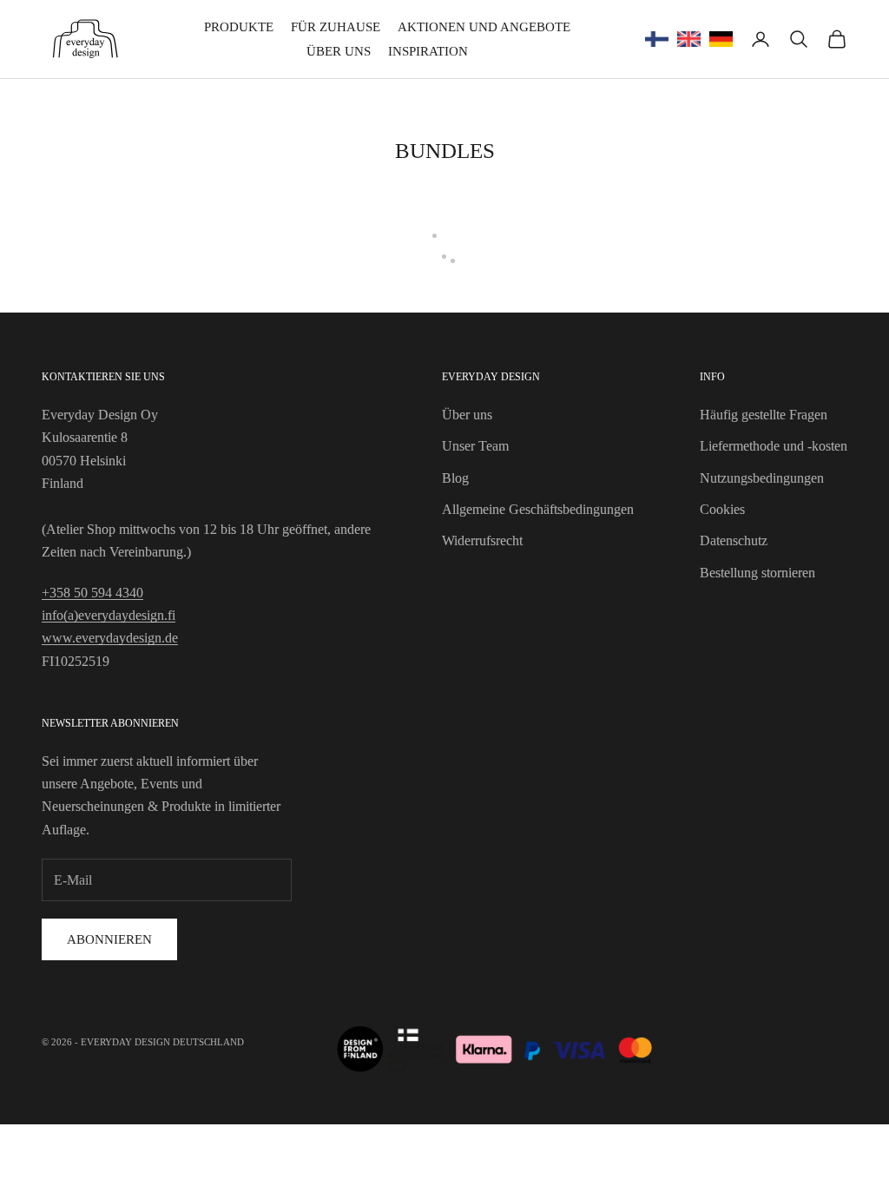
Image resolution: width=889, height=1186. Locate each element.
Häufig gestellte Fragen (763, 414)
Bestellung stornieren (757, 572)
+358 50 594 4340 (92, 592)
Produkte (238, 27)
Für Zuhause (335, 27)
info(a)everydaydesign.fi (108, 615)
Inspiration (428, 51)
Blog (455, 478)
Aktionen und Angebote (484, 27)
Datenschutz (733, 540)
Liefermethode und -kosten (773, 445)
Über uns (338, 51)
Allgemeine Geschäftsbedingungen (538, 509)
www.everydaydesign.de (110, 637)
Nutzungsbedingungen (762, 478)
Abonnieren (109, 939)
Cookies (722, 509)
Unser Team (475, 445)
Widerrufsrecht (482, 540)
